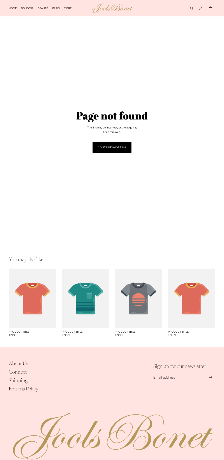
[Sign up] (210, 377)
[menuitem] (68, 8)
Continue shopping (112, 147)
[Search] (191, 8)
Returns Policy (23, 389)
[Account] (201, 8)
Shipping (18, 380)
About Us (18, 364)
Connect (18, 372)
